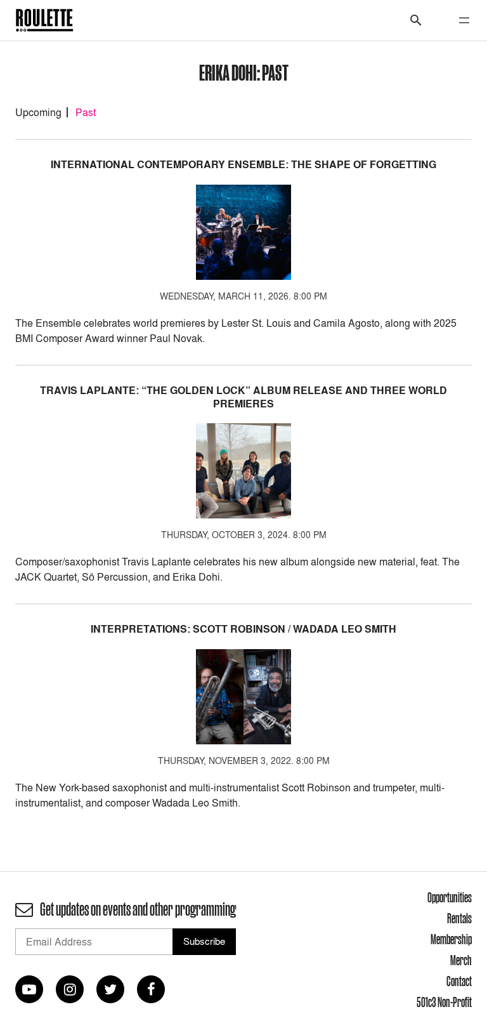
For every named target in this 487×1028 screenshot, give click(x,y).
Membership (451, 939)
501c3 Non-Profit (444, 1002)
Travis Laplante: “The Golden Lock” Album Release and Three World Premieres (243, 397)
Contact (459, 981)
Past (85, 112)
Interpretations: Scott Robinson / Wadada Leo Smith (243, 629)
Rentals (459, 918)
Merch (461, 960)
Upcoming (38, 112)
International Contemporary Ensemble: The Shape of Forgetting (243, 164)
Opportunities (449, 897)
